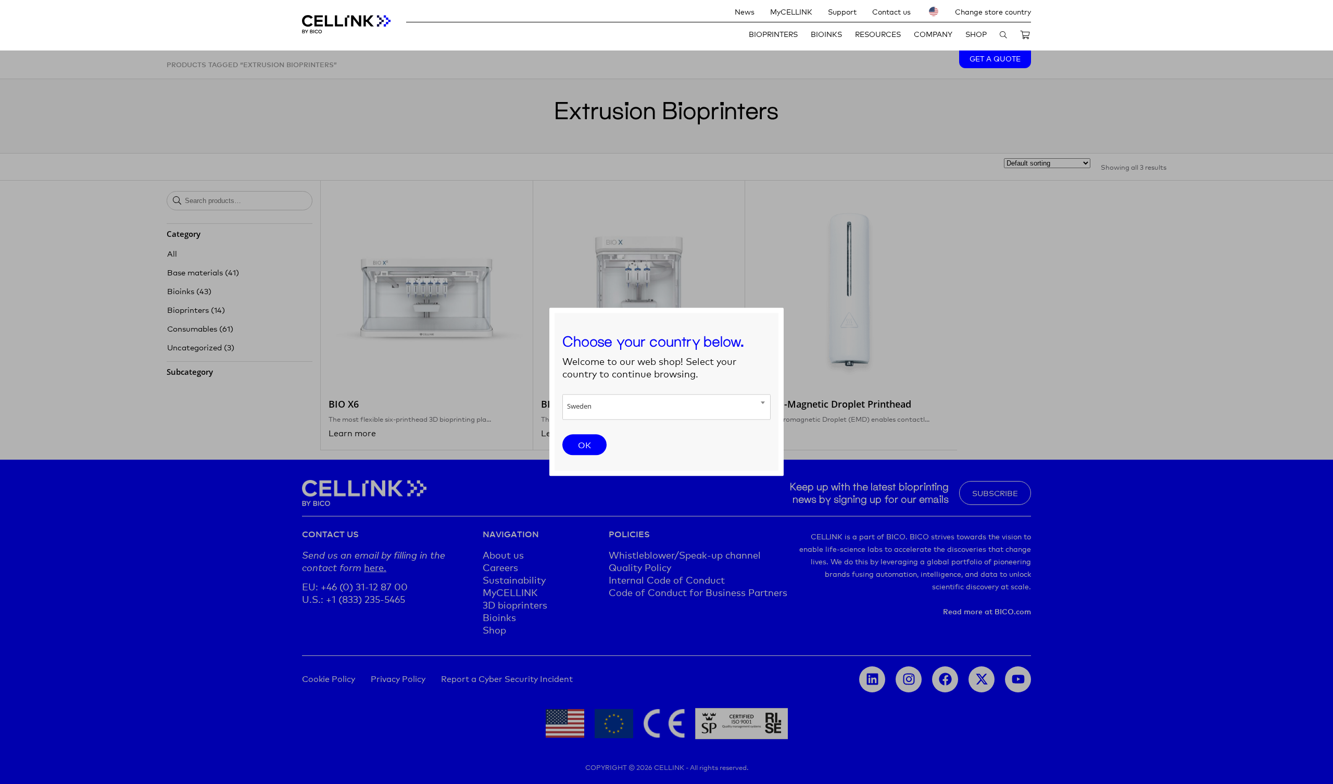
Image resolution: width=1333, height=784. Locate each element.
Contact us (891, 11)
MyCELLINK (791, 11)
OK (584, 444)
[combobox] (666, 407)
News (744, 11)
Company (933, 34)
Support (842, 11)
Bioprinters (773, 34)
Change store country (993, 11)
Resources (878, 34)
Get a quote (995, 58)
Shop (976, 34)
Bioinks (826, 34)
